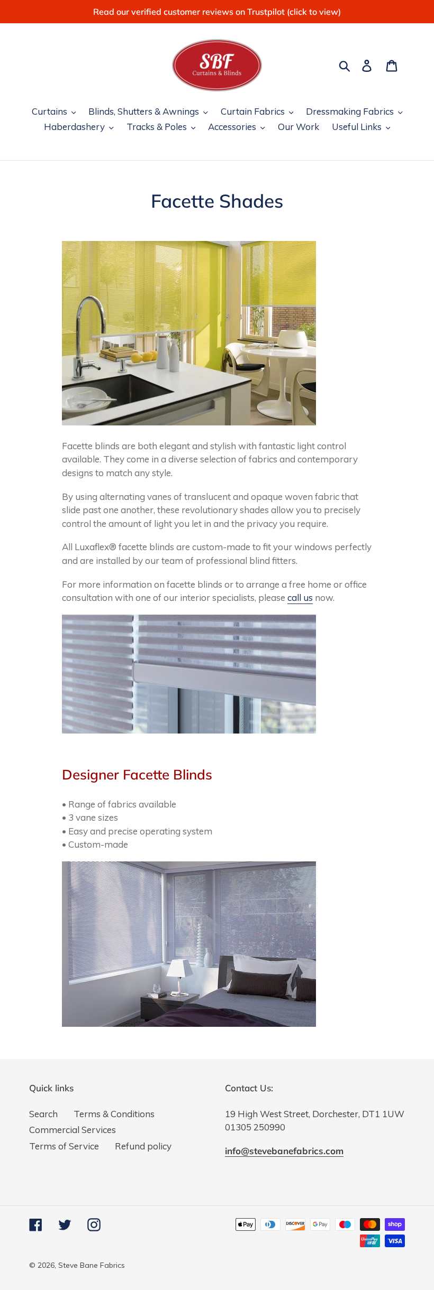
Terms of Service (64, 1146)
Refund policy (143, 1146)
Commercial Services (72, 1129)
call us (300, 597)
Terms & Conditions (114, 1113)
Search (43, 1113)
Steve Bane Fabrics (91, 1265)
